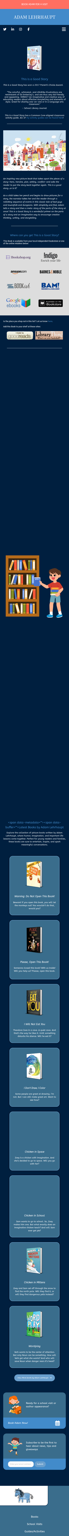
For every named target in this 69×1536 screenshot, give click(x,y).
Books (34, 1516)
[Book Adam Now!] (57, 1423)
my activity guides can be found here (44, 118)
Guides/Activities (35, 1531)
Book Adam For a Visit (35, 4)
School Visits (34, 1524)
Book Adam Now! (18, 1423)
